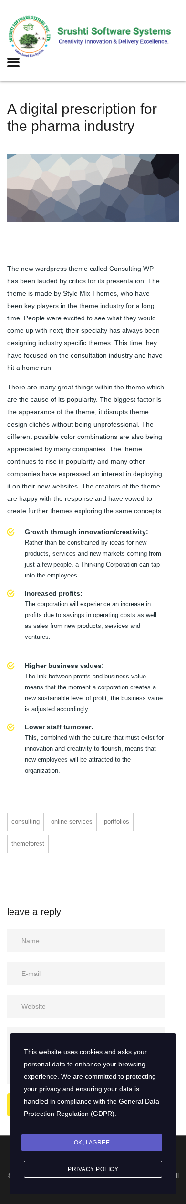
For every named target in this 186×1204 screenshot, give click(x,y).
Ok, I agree (92, 1142)
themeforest (27, 843)
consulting (25, 821)
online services (72, 821)
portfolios (116, 821)
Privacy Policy (93, 1169)
